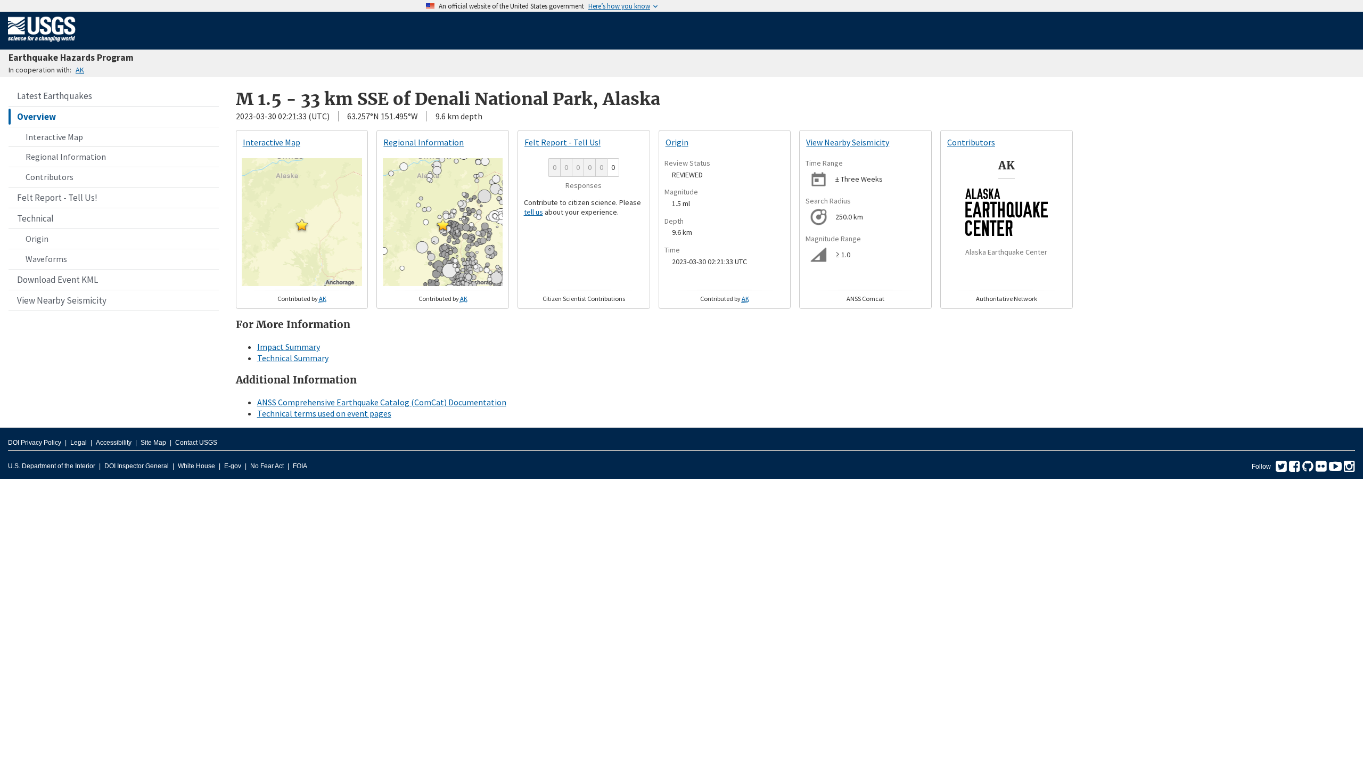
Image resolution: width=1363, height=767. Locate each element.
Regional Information (66, 156)
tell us (533, 212)
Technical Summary (293, 358)
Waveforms (46, 259)
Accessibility (114, 442)
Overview (36, 117)
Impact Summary (288, 346)
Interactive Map (54, 137)
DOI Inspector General (136, 466)
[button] (301, 224)
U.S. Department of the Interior (51, 466)
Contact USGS (196, 442)
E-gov (232, 466)
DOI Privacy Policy (34, 442)
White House (196, 466)
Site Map (153, 442)
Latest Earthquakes (54, 96)
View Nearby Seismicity (61, 300)
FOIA (300, 466)
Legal (78, 442)
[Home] (42, 43)
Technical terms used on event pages (324, 413)
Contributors (49, 177)
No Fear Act (267, 466)
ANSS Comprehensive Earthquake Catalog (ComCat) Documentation (381, 402)
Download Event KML (57, 279)
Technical (35, 218)
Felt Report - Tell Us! (57, 197)
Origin (37, 238)
